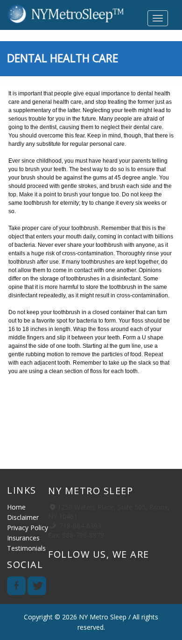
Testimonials (26, 548)
